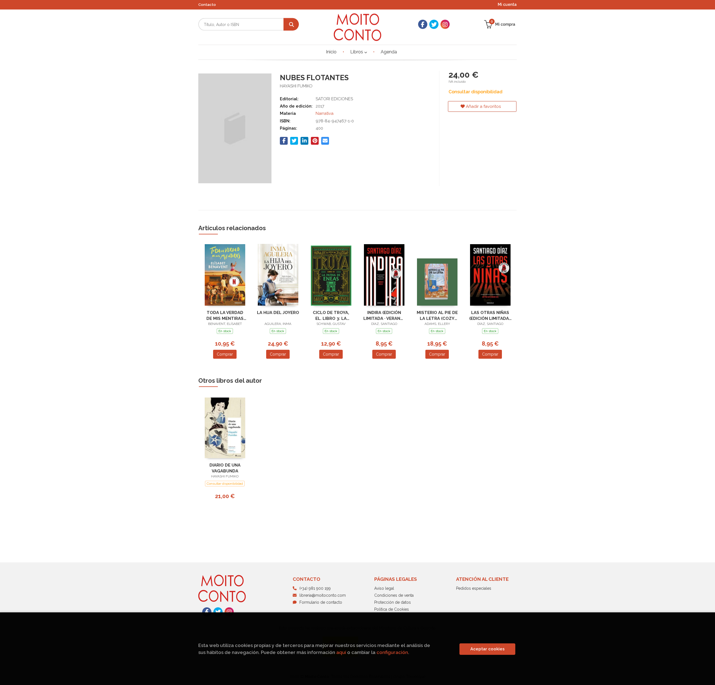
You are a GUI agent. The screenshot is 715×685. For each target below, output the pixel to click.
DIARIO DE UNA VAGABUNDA (224, 468)
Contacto (207, 5)
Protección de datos (392, 602)
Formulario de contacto (320, 602)
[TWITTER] (433, 24)
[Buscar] (291, 24)
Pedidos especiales (473, 588)
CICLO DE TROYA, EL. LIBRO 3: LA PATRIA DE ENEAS (331, 315)
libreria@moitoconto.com (322, 595)
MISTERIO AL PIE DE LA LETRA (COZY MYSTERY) (437, 315)
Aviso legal (384, 588)
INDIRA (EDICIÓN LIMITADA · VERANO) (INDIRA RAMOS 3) (384, 315)
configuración (392, 652)
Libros (357, 51)
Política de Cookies (391, 609)
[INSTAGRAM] (445, 24)
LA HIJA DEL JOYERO (278, 312)
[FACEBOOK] (422, 24)
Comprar (225, 354)
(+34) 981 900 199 (315, 588)
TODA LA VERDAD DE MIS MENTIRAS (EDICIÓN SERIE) (225, 315)
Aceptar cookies (487, 648)
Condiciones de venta (394, 595)
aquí (341, 652)
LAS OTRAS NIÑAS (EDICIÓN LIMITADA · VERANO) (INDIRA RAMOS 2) (490, 315)
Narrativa (324, 113)
